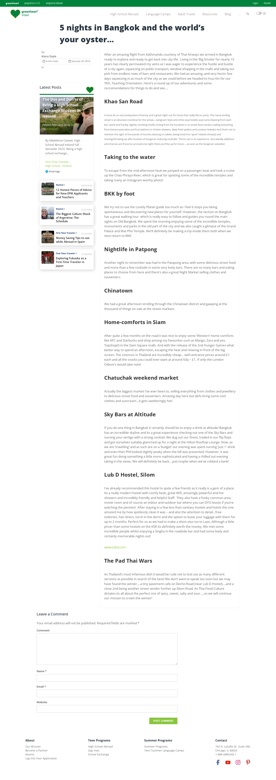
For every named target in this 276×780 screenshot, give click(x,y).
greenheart (12, 3)
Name (42, 671)
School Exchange (98, 754)
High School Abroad (124, 14)
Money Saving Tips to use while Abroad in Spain (73, 239)
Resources (209, 14)
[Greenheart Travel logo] (24, 14)
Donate (267, 3)
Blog (228, 14)
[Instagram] (238, 762)
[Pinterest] (248, 762)
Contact (221, 740)
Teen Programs (99, 740)
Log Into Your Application (41, 758)
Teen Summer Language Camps (164, 750)
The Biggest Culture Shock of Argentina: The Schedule (73, 217)
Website (42, 702)
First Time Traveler (57, 162)
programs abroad (54, 3)
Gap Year (94, 750)
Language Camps (158, 14)
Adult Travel (186, 14)
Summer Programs (158, 740)
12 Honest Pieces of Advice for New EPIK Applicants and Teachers (74, 193)
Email (41, 686)
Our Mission (33, 746)
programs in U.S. (32, 3)
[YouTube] (228, 762)
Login (255, 3)
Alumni (59, 185)
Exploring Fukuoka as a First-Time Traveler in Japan (71, 262)
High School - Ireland (58, 166)
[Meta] (218, 762)
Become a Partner (36, 750)
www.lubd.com (115, 547)
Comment (43, 630)
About (30, 740)
